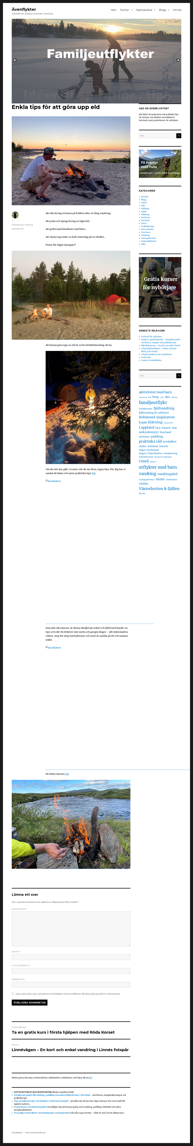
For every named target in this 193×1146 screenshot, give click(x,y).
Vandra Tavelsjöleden (151, 360)
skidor (143, 446)
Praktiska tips (18, 225)
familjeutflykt (153, 402)
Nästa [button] (178, 60)
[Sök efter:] (157, 136)
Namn (16, 951)
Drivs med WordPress (35, 1132)
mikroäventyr (149, 432)
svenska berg (170, 453)
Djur (143, 205)
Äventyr (124, 10)
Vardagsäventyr (148, 238)
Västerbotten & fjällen (159, 488)
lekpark (166, 427)
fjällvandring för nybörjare (154, 412)
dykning (174, 397)
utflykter (153, 462)
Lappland (146, 427)
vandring (147, 473)
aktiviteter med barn (155, 392)
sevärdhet (169, 441)
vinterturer (171, 479)
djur (167, 397)
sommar (153, 446)
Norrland (145, 220)
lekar (158, 427)
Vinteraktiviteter (149, 241)
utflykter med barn (158, 467)
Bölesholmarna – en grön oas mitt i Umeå (160, 345)
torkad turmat (146, 457)
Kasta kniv (146, 357)
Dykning (145, 208)
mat (174, 427)
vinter (160, 479)
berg (155, 397)
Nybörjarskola (144, 10)
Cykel (143, 202)
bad (149, 397)
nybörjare (144, 436)
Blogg (162, 10)
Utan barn (145, 232)
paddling (157, 436)
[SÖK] (178, 135)
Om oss (177, 10)
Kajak (144, 211)
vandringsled (167, 474)
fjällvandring (164, 408)
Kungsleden (168, 423)
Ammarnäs (143, 397)
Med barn (145, 217)
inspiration (165, 417)
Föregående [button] (15, 60)
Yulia (143, 244)
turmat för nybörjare (163, 457)
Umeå (144, 461)
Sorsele (163, 446)
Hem (113, 10)
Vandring (29, 225)
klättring (155, 422)
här (94, 473)
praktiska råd (17, 229)
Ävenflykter (24, 9)
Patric (144, 223)
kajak (143, 422)
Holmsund (147, 417)
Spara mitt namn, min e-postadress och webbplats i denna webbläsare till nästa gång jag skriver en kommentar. (68, 994)
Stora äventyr (147, 229)
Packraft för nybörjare (151, 336)
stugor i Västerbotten (150, 453)
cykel (162, 397)
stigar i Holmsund (149, 450)
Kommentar (19, 909)
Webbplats (18, 979)
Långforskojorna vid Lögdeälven (156, 354)
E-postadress (21, 965)
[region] (96, 61)
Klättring (145, 214)
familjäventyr (145, 408)
